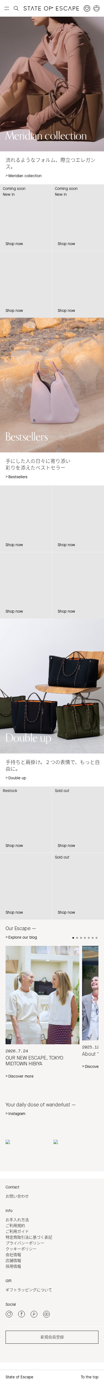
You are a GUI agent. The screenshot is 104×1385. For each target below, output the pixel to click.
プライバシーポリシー (25, 1243)
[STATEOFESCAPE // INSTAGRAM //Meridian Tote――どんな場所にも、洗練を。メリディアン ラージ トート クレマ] (28, 1142)
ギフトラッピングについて (29, 1290)
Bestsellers (17, 477)
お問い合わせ (17, 1196)
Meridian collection (25, 176)
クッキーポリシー (21, 1249)
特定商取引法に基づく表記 (29, 1237)
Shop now (14, 243)
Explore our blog (22, 937)
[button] (73, 938)
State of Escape (19, 1377)
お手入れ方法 (17, 1220)
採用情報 (13, 1266)
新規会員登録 (52, 1337)
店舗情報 (13, 1260)
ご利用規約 (15, 1225)
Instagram (16, 1113)
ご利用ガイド (17, 1231)
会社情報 (13, 1254)
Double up (17, 778)
